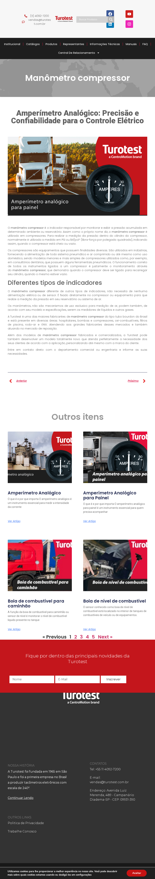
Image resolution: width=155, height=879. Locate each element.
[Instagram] (129, 24)
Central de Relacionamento (76, 53)
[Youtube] (129, 14)
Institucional (12, 44)
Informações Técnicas (105, 44)
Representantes (73, 44)
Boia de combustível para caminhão (36, 603)
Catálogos (33, 44)
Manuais (131, 44)
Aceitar (136, 873)
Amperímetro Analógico (34, 493)
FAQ (145, 44)
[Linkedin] (110, 24)
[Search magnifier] (111, 19)
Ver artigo (14, 521)
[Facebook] (110, 14)
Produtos (51, 44)
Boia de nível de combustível (114, 601)
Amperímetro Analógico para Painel (109, 495)
